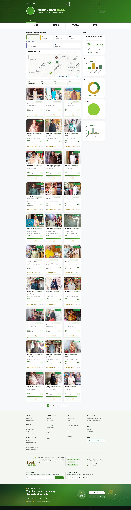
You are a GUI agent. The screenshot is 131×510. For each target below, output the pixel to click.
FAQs (48, 432)
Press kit (69, 433)
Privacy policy (90, 431)
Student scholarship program (93, 420)
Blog (68, 427)
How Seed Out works (51, 420)
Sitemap (89, 429)
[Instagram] (72, 477)
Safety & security (50, 427)
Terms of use (90, 433)
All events (28, 440)
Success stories (70, 418)
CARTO (78, 76)
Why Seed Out (50, 423)
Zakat (27, 431)
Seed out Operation (30, 433)
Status (55, 81)
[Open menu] (103, 3)
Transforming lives (51, 425)
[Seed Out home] (31, 461)
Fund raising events (30, 445)
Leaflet (61, 76)
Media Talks (69, 436)
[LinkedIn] (79, 477)
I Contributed (70, 81)
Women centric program (92, 423)
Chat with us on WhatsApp (96, 440)
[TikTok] (86, 477)
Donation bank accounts (72, 425)
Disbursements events (31, 442)
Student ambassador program (94, 418)
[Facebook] (68, 477)
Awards (68, 420)
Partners (69, 423)
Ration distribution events (32, 447)
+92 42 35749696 (92, 465)
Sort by (29, 81)
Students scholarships (31, 427)
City (42, 81)
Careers (48, 438)
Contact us (49, 429)
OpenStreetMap (67, 76)
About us (49, 418)
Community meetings (31, 449)
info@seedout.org (93, 463)
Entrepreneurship (30, 420)
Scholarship (29, 418)
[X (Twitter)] (76, 477)
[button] (50, 73)
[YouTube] (83, 477)
